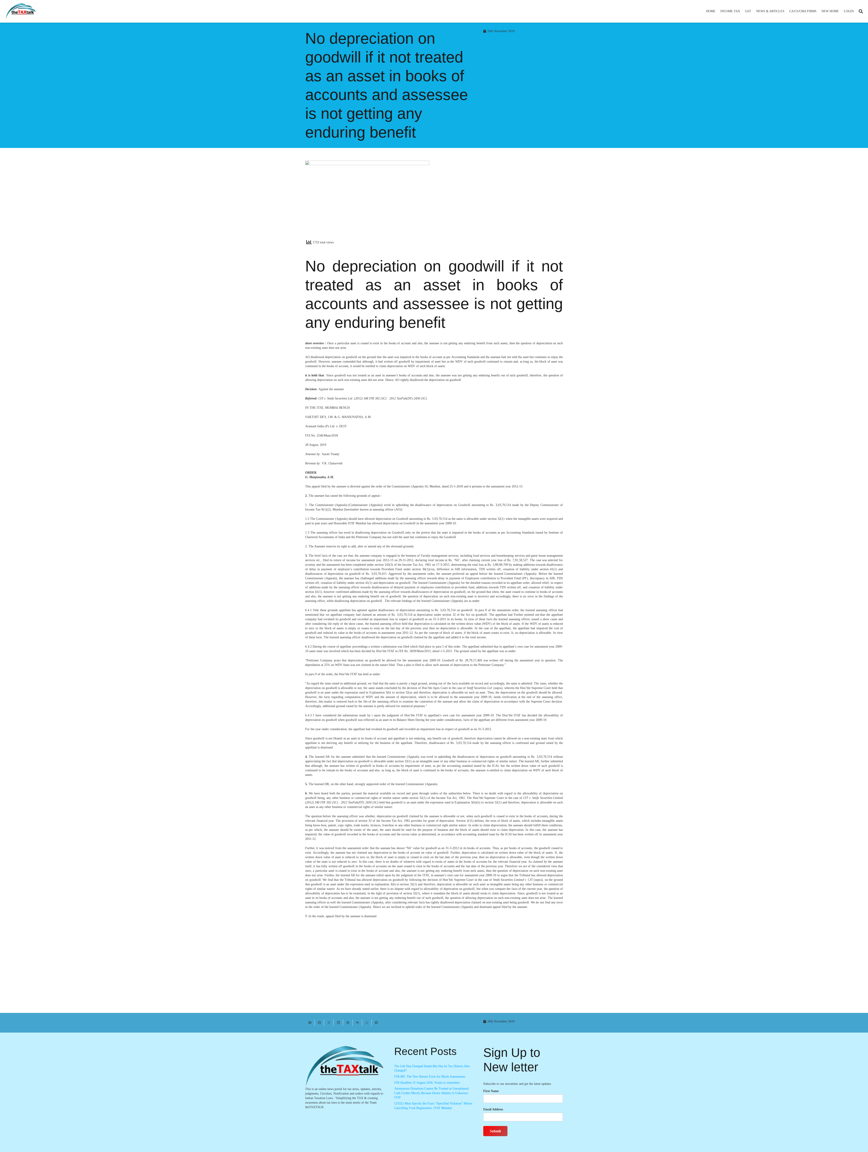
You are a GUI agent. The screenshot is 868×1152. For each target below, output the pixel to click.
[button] (742, 11)
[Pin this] (348, 1022)
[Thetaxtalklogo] (21, 11)
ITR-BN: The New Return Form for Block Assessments (429, 1076)
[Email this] (310, 1022)
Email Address (493, 1109)
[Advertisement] (501, 201)
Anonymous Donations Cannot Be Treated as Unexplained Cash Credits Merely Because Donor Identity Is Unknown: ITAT (431, 1093)
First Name (491, 1091)
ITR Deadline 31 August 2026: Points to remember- (427, 1082)
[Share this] (319, 1022)
